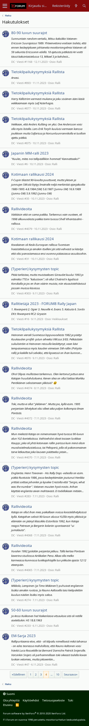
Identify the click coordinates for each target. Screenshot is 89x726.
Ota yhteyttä (11, 700)
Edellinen (19, 674)
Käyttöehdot (31, 700)
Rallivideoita (21, 208)
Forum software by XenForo (34, 713)
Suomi (10, 694)
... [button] (51, 674)
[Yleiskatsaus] (76, 6)
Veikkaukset (60, 319)
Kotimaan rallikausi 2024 (32, 174)
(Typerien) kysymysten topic (35, 268)
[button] (5, 6)
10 (57, 674)
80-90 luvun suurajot (29, 32)
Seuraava (70, 674)
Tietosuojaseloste (53, 700)
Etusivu (8, 705)
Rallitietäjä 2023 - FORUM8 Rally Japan (43, 303)
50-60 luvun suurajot (29, 610)
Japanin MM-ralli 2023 (30, 153)
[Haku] (84, 6)
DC (13, 62)
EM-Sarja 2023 (23, 635)
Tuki (70, 700)
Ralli (59, 62)
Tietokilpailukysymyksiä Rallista (38, 71)
